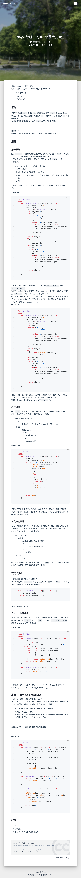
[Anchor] (10, 107)
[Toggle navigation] (75, 3)
